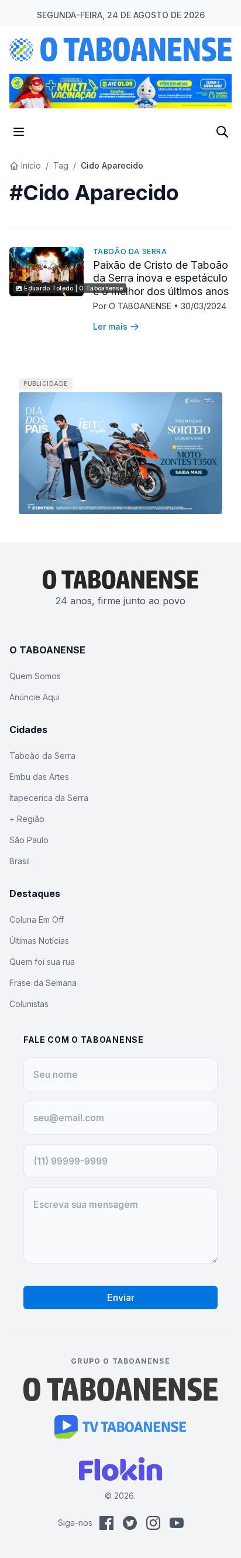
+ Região (26, 819)
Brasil (19, 861)
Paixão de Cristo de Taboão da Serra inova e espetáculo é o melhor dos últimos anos (161, 278)
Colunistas (29, 1004)
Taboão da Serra (130, 251)
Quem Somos (35, 676)
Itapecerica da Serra (48, 798)
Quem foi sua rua (42, 962)
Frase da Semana (43, 983)
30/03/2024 (203, 306)
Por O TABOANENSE (133, 306)
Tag (60, 165)
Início (31, 165)
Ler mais (110, 326)
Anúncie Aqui (34, 697)
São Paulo (29, 840)
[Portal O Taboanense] (120, 1389)
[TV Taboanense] (120, 1427)
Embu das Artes (39, 777)
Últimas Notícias (39, 941)
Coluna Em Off (36, 919)
